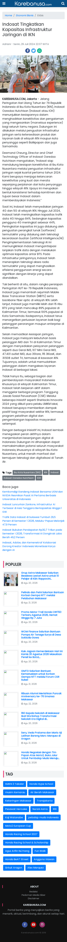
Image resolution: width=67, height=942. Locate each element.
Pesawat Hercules (16, 809)
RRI (55, 809)
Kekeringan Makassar (18, 800)
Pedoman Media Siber (33, 895)
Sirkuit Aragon (13, 867)
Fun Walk (40, 851)
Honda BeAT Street (17, 859)
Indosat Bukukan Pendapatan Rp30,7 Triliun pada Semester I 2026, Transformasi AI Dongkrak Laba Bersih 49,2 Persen (32, 533)
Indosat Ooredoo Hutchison (19, 478)
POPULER (13, 564)
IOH (39, 478)
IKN (45, 472)
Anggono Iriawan (44, 859)
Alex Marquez (35, 867)
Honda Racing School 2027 (21, 834)
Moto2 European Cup (18, 826)
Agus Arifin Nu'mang (17, 851)
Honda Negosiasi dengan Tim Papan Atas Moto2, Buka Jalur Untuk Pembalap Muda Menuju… (40, 755)
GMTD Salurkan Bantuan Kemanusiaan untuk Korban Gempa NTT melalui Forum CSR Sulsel (40, 675)
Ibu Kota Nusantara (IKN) (27, 472)
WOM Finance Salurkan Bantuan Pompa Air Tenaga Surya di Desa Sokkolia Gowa (41, 634)
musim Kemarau (15, 792)
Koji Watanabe (14, 817)
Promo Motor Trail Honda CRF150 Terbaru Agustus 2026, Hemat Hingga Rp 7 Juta (41, 615)
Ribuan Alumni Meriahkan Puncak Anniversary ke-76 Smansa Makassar (41, 696)
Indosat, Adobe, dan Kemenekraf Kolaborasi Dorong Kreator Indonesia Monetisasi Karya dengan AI (29, 546)
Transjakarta (45, 800)
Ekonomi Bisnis (25, 15)
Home (8, 15)
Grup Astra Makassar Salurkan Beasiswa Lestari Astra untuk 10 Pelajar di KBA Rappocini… (40, 575)
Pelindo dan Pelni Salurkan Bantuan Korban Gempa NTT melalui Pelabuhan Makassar (42, 595)
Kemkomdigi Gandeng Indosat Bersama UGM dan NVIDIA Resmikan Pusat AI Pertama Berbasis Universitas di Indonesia (32, 495)
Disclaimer (33, 898)
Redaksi (33, 891)
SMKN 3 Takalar (14, 784)
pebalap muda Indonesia (43, 817)
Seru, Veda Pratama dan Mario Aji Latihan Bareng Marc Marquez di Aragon (41, 735)
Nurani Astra (40, 809)
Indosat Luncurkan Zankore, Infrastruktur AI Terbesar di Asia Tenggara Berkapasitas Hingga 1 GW (32, 508)
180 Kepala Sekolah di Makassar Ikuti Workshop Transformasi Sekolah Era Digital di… (40, 716)
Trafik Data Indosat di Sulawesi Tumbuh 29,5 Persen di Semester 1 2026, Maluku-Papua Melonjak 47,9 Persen (33, 520)
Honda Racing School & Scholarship (26, 842)
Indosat (55, 472)
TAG (9, 774)
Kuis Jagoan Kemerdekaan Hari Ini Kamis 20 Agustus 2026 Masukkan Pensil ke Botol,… (41, 654)
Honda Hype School (41, 784)
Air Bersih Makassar (42, 792)
